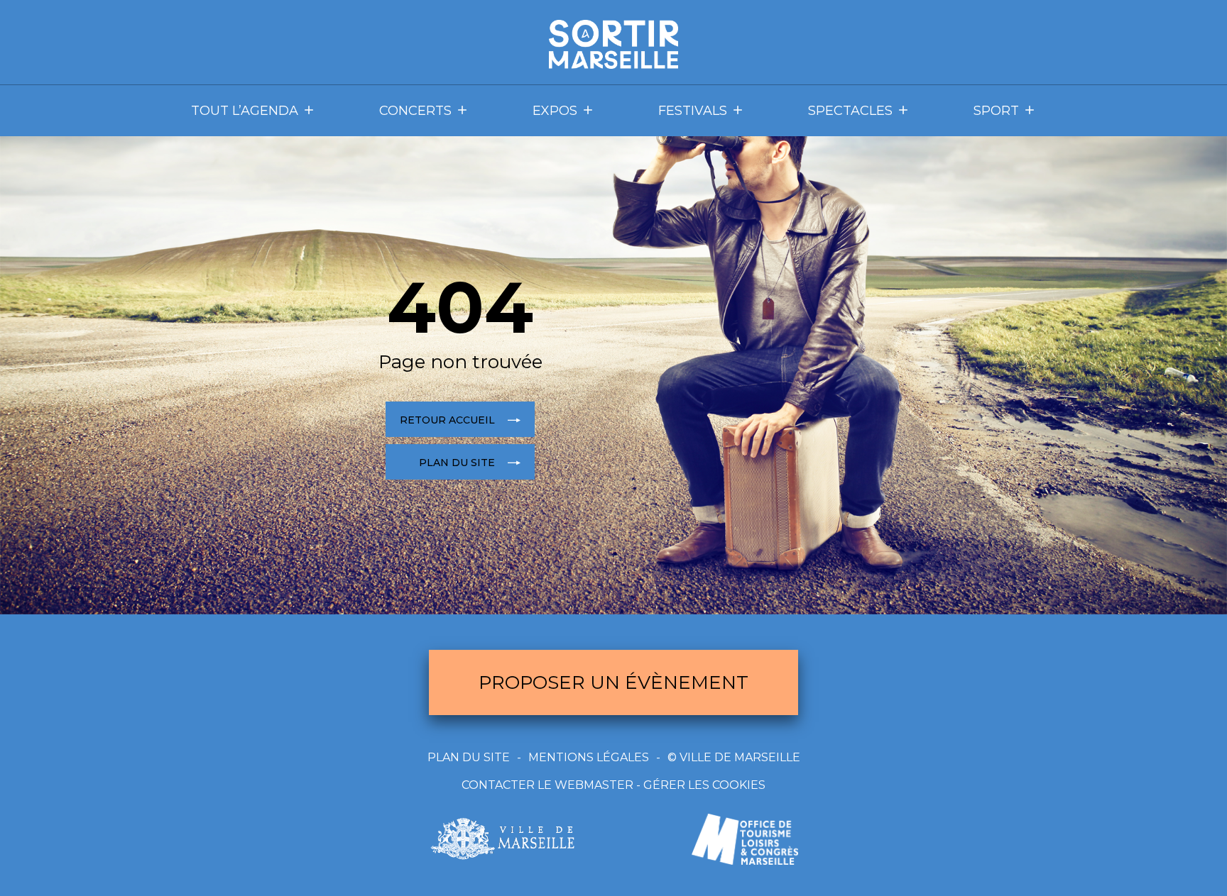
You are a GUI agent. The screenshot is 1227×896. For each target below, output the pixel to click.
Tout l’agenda (244, 110)
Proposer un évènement (613, 682)
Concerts (415, 110)
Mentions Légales (588, 757)
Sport (996, 110)
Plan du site (468, 757)
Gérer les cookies (704, 785)
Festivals (692, 110)
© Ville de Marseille (733, 757)
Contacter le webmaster (547, 785)
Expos (555, 110)
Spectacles (850, 110)
